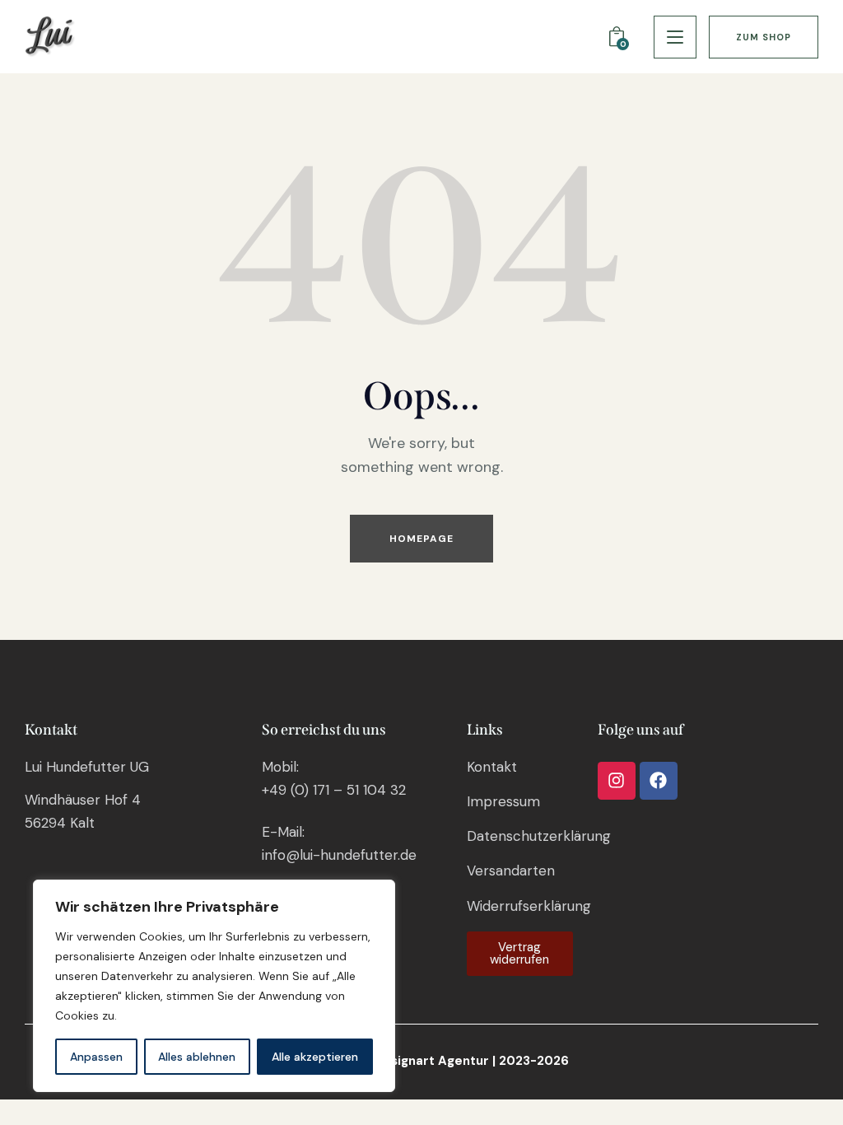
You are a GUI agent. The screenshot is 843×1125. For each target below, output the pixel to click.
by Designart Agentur (422, 1061)
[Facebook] (659, 781)
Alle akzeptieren (315, 1056)
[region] (214, 986)
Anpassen (96, 1056)
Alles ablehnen (196, 1056)
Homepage (421, 538)
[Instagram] (617, 781)
